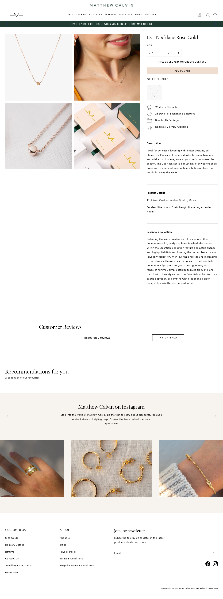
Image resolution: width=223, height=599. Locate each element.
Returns (9, 552)
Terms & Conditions (71, 559)
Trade (63, 545)
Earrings (110, 14)
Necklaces (95, 14)
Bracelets (125, 14)
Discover (150, 14)
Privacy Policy (68, 552)
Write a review (168, 338)
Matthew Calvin (183, 588)
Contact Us (12, 559)
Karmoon (214, 588)
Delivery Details (14, 545)
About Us (65, 538)
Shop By (81, 14)
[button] (10, 24)
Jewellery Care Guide (18, 565)
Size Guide (11, 538)
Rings (138, 14)
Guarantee (11, 572)
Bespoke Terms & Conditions (77, 565)
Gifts (70, 14)
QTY (151, 53)
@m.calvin (111, 423)
